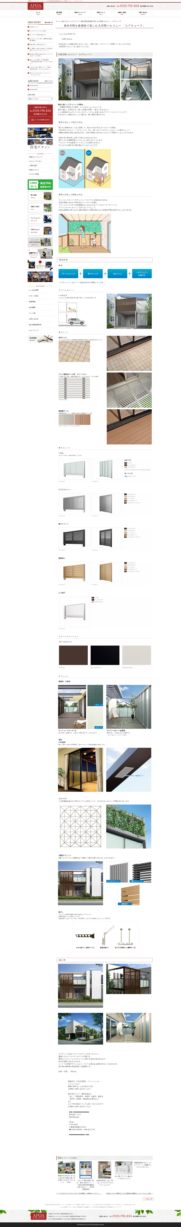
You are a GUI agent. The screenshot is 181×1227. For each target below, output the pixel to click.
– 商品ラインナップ (35, 157)
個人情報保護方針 (101, 1207)
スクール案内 (124, 1204)
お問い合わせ (143, 13)
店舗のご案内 (122, 13)
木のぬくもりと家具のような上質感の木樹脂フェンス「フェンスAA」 (129, 1193)
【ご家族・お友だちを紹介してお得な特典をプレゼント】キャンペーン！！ (41, 49)
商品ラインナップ (80, 13)
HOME (47, 1204)
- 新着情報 (31, 301)
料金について (101, 13)
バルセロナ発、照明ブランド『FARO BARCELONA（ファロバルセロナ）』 (40, 68)
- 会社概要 (31, 307)
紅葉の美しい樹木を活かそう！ (38, 44)
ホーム (38, 13)
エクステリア (75, 21)
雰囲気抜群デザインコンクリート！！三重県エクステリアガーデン (142, 1165)
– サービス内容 (33, 174)
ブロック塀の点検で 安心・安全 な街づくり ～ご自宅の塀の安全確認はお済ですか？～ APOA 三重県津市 (85, 1185)
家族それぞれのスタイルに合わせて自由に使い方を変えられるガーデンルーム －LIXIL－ (66, 1179)
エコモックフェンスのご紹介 (38, 31)
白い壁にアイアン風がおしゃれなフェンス (123, 1177)
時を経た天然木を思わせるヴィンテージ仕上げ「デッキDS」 (41, 55)
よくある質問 (63, 1207)
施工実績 (59, 13)
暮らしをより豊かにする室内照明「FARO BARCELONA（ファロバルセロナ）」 (41, 61)
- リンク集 (31, 313)
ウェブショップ (89, 1204)
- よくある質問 (33, 290)
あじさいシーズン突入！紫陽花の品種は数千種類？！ (41, 39)
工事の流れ (107, 1204)
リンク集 (92, 1207)
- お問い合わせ (33, 319)
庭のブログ (65, 21)
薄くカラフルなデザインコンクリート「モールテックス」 (40, 74)
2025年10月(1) (34, 85)
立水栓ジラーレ (34, 27)
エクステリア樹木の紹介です (38, 34)
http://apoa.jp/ (74, 1117)
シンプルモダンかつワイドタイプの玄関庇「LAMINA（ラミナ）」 (79, 1193)
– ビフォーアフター (35, 161)
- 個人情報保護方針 (35, 325)
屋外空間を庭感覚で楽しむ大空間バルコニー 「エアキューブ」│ (66, 1)
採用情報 (109, 1207)
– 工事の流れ (32, 165)
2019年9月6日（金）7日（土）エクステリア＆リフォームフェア (104, 1183)
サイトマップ (117, 1207)
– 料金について (33, 170)
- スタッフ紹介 (33, 296)
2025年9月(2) (33, 89)
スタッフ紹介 (72, 1207)
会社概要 (86, 1207)
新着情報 (79, 1207)
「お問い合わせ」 (67, 39)
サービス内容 (115, 1204)
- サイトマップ (33, 330)
